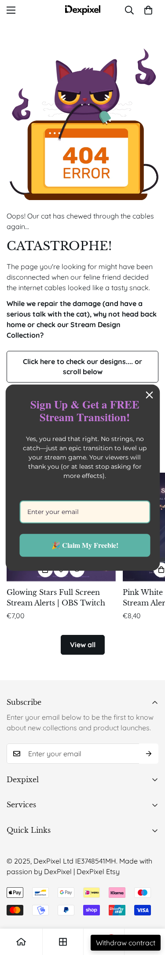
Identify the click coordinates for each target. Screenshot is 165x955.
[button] (148, 10)
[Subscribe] (148, 754)
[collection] (63, 941)
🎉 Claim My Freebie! (84, 545)
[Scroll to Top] (149, 908)
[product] (21, 942)
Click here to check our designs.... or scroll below (82, 366)
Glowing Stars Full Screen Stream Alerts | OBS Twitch (56, 597)
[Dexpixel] (82, 10)
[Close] (149, 394)
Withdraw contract (125, 942)
